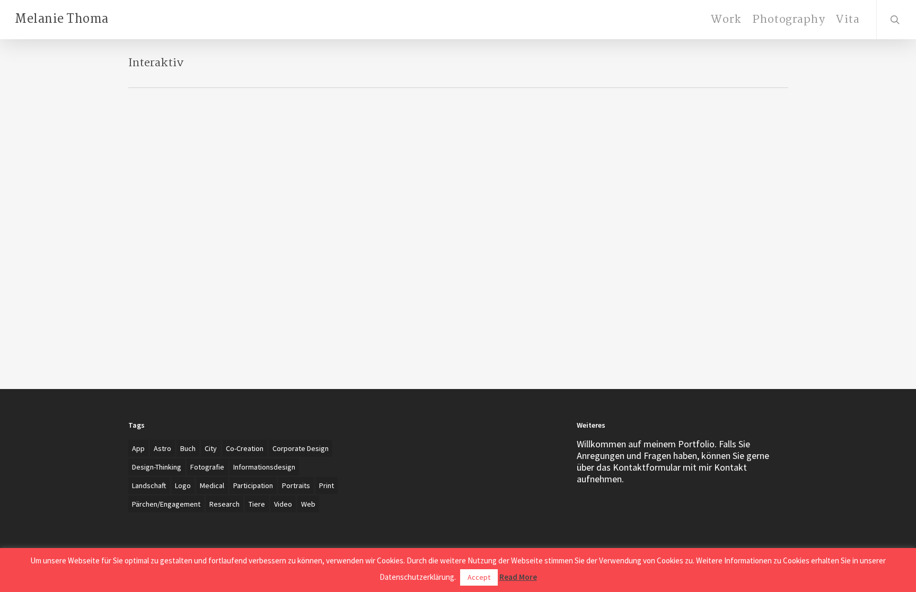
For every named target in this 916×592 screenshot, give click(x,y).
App (138, 448)
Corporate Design (300, 448)
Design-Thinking (156, 467)
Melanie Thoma (62, 19)
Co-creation (244, 448)
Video (283, 504)
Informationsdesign (264, 467)
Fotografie (207, 467)
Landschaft (149, 485)
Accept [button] (479, 577)
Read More (518, 577)
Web (308, 504)
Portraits (296, 485)
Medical (212, 485)
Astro (162, 448)
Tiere (257, 504)
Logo (183, 485)
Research (224, 504)
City (211, 448)
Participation (253, 485)
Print (326, 485)
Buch (188, 448)
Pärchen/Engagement (166, 504)
